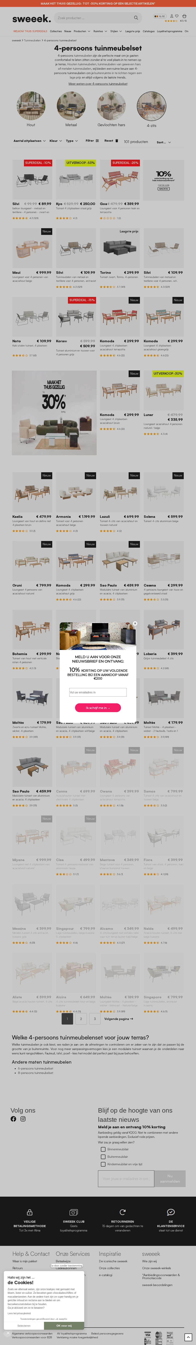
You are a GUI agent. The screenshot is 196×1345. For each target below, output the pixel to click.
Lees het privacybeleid (19, 1313)
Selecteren (23, 1325)
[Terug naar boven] (188, 1337)
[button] (8, 1332)
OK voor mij (64, 1325)
